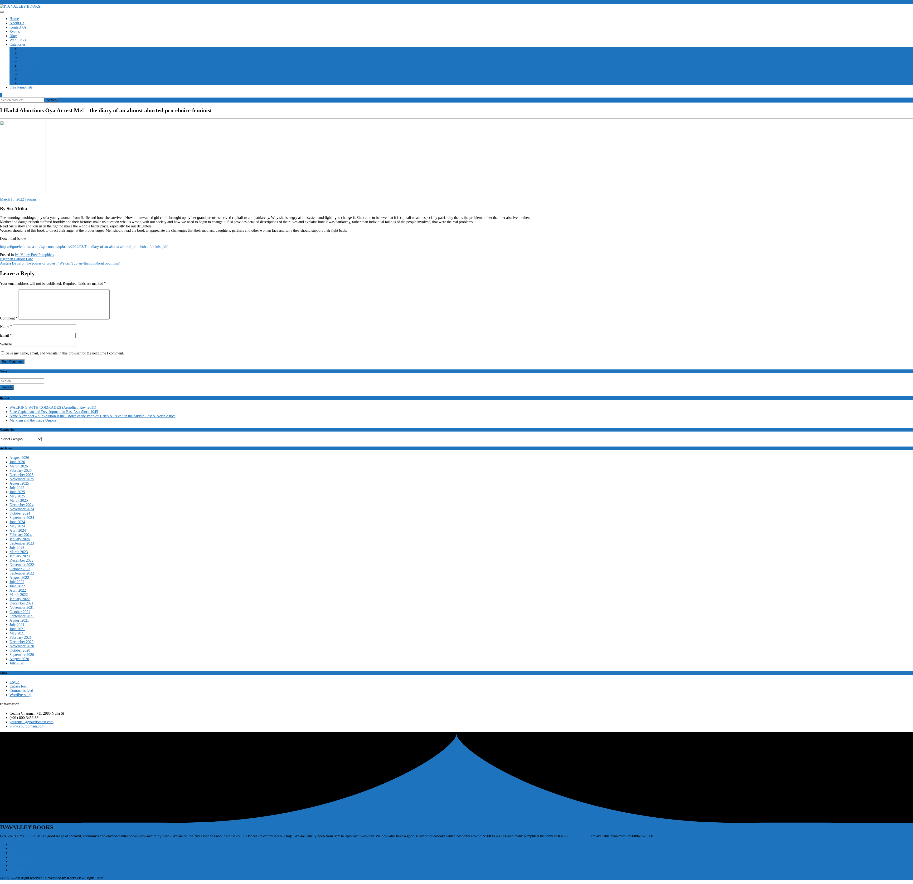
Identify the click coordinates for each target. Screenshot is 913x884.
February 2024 (21, 535)
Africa (24, 49)
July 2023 (17, 547)
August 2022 (19, 577)
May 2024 (17, 526)
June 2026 (17, 462)
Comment (9, 318)
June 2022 (17, 586)
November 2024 (22, 509)
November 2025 (22, 479)
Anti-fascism (28, 53)
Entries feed (18, 686)
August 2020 (19, 659)
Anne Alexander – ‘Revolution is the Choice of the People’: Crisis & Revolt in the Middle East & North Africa (92, 416)
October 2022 (20, 569)
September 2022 (22, 573)
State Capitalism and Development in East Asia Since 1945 (54, 412)
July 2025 (17, 488)
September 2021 (22, 616)
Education (26, 66)
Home (14, 19)
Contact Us (18, 27)
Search (52, 100)
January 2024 (20, 539)
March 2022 (19, 595)
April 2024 (18, 530)
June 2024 (17, 522)
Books (14, 853)
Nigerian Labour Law (16, 259)
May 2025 (17, 496)
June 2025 (17, 492)
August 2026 (19, 458)
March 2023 (19, 552)
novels (24, 74)
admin (31, 199)
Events (15, 31)
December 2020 (22, 642)
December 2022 (22, 560)
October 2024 (20, 513)
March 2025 (19, 500)
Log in (14, 682)
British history (29, 83)
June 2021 (17, 629)
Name (6, 326)
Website (6, 344)
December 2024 (22, 505)
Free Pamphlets (21, 87)
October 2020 (20, 650)
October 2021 (20, 612)
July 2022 (17, 582)
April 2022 (18, 590)
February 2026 (21, 470)
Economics (27, 79)
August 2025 (19, 483)
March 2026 (19, 466)
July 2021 (17, 625)
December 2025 (22, 475)
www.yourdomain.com (27, 726)
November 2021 (22, 607)
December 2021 (22, 603)
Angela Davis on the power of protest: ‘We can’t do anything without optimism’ (60, 263)
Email (6, 335)
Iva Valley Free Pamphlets (34, 255)
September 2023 (22, 543)
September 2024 (22, 518)
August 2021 (19, 620)
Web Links (18, 40)
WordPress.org (21, 695)
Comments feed (21, 690)
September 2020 (22, 655)
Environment (29, 70)
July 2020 (17, 663)
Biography (27, 57)
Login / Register (12, 2)
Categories (17, 44)
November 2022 (22, 565)
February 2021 (21, 637)
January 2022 (20, 599)
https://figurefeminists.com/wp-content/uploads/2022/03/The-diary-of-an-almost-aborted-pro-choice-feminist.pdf (83, 247)
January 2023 (20, 556)
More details (580, 836)
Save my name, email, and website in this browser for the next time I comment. (65, 353)
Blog (13, 36)
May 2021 (17, 633)
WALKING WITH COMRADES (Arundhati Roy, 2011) (53, 407)
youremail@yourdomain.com (31, 722)
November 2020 (22, 646)
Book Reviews (21, 861)
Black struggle (30, 61)
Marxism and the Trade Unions (33, 420)
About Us (17, 23)
